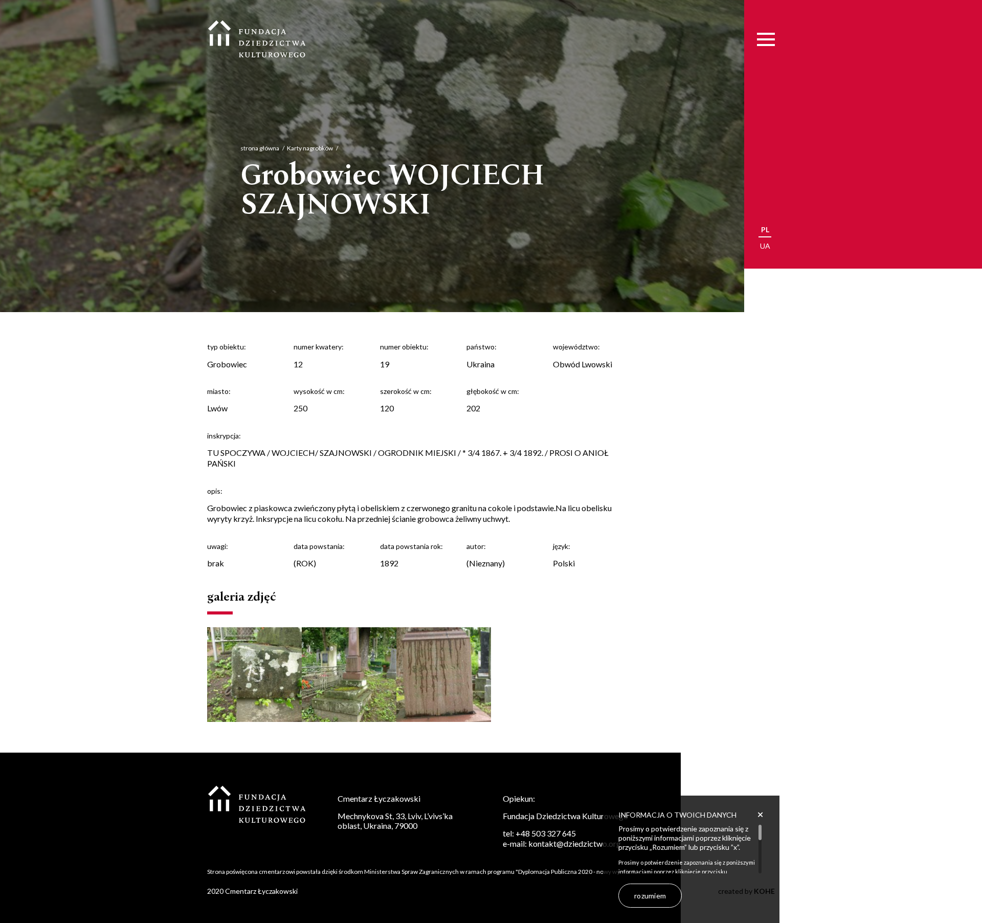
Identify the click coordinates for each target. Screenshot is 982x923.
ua (765, 245)
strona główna (259, 148)
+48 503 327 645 (546, 833)
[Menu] (766, 40)
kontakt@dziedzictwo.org (574, 843)
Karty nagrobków (310, 148)
